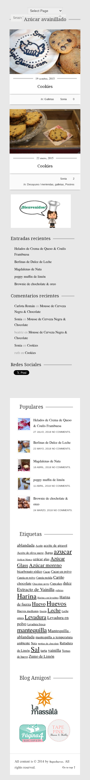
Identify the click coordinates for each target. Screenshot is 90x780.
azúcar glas (41, 558)
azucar (63, 551)
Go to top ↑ (68, 767)
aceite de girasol (55, 545)
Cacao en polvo (61, 571)
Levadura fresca (36, 624)
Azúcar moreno (45, 564)
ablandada (26, 545)
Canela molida (44, 577)
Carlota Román (24, 306)
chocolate (24, 583)
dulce (67, 583)
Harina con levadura (48, 597)
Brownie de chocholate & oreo (35, 284)
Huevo (39, 603)
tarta (44, 650)
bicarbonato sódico (29, 571)
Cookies (45, 86)
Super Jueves (45, 4)
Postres (69, 184)
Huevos (56, 603)
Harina (26, 595)
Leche (54, 610)
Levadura (35, 617)
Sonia (63, 99)
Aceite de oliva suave (30, 552)
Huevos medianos (28, 611)
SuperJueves (56, 761)
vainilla (54, 650)
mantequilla (32, 629)
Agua (49, 552)
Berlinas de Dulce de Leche (33, 261)
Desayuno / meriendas (40, 184)
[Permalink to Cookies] (45, 72)
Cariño (58, 577)
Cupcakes (56, 583)
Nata (34, 643)
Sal (35, 649)
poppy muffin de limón (30, 276)
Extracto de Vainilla (35, 589)
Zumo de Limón (41, 656)
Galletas (49, 99)
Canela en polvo (26, 577)
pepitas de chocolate (48, 643)
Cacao (46, 571)
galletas (59, 184)
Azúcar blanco (24, 559)
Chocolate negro (40, 583)
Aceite (39, 545)
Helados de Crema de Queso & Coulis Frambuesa (40, 251)
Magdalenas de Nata (28, 269)
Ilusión (43, 611)
